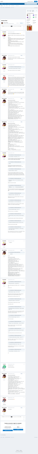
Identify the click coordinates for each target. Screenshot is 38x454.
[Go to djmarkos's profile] (4, 400)
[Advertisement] (9, 14)
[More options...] (24, 55)
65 (18, 26)
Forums (2, 5)
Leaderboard (17, 5)
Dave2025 (4, 64)
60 (11, 26)
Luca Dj (4, 364)
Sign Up (36, 1)
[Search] (36, 3)
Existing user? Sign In (30, 1)
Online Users (12, 5)
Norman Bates (6, 22)
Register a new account (7, 430)
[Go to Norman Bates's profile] (2, 23)
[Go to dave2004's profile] (27, 17)
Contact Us (17, 450)
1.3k (4, 370)
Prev (3, 26)
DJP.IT (2, 1)
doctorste (36, 14)
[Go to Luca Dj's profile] (4, 366)
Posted (11, 55)
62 (14, 26)
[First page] (1, 26)
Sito (4, 5)
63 (15, 26)
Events (7, 5)
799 (4, 38)
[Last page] (21, 26)
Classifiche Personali (11, 23)
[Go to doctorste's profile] (33, 15)
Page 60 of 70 (24, 27)
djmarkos (4, 397)
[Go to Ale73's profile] (4, 78)
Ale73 (4, 75)
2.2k (4, 95)
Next (20, 26)
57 (7, 26)
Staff (9, 5)
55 (4, 26)
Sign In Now (18, 429)
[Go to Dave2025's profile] (4, 34)
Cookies (21, 450)
